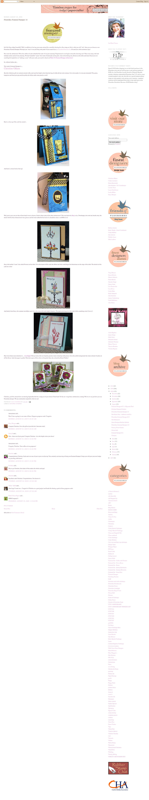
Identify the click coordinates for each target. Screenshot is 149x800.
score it (110, 694)
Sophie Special (112, 703)
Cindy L (110, 526)
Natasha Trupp (112, 282)
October (114, 399)
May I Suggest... (112, 653)
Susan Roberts (112, 275)
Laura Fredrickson (113, 190)
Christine (12, 68)
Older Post (99, 509)
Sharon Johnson (112, 277)
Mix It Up (111, 657)
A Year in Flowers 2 (113, 491)
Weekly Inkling (112, 754)
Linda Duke (111, 291)
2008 (112, 391)
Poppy (110, 680)
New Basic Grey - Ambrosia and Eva (121, 414)
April (113, 446)
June (113, 441)
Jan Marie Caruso (113, 43)
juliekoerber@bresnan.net (64, 49)
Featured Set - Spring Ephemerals (117, 567)
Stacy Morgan (12, 423)
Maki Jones (111, 337)
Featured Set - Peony (114, 565)
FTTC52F (111, 620)
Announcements (112, 501)
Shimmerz (111, 699)
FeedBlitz (117, 144)
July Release (111, 637)
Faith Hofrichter (112, 300)
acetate (110, 494)
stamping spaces (112, 715)
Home (53, 509)
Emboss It (111, 554)
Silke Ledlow (112, 239)
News (109, 664)
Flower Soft (115, 430)
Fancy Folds (111, 558)
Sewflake (11, 465)
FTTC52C (111, 614)
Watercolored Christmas (114, 747)
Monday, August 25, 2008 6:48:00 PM (22, 471)
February (114, 452)
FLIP (109, 579)
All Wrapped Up (112, 498)
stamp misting (112, 713)
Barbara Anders (112, 228)
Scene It (110, 692)
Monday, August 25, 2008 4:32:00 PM (22, 449)
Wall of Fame (112, 743)
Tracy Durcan (112, 273)
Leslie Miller (111, 192)
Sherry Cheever (112, 344)
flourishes (11, 453)
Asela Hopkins (112, 332)
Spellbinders (111, 706)
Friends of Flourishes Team (115, 602)
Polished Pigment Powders (119, 409)
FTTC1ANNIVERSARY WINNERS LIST (119, 607)
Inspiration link (112, 632)
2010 (112, 386)
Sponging (111, 708)
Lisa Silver (111, 289)
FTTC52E (111, 618)
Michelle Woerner (113, 342)
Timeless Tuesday (113, 733)
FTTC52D (111, 616)
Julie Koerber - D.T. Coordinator (117, 185)
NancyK (11, 433)
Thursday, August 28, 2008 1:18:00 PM (23, 501)
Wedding (110, 752)
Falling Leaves (112, 556)
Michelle (11, 475)
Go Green (111, 625)
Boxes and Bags (112, 512)
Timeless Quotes (112, 731)
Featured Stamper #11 (118, 433)
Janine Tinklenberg (113, 298)
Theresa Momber (113, 346)
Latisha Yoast (112, 188)
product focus (112, 687)
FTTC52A (111, 609)
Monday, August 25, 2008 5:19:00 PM (22, 461)
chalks (110, 519)
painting (110, 671)
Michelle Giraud (112, 339)
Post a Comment (8, 505)
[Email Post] (30, 401)
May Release (111, 655)
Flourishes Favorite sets (114, 584)
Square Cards (112, 710)
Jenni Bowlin (112, 634)
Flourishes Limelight (114, 588)
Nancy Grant (111, 284)
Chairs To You (112, 517)
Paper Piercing (112, 676)
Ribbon (110, 690)
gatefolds (110, 623)
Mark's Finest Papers (14, 496)
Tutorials (110, 738)
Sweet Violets (112, 724)
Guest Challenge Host (114, 627)
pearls (110, 678)
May (113, 444)
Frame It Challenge (113, 597)
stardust (110, 717)
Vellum (110, 740)
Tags (109, 727)
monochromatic (112, 660)
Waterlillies (111, 750)
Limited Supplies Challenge (116, 644)
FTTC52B (111, 611)
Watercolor (111, 745)
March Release (112, 650)
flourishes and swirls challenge (116, 581)
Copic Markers (112, 540)
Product (110, 685)
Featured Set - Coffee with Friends (117, 561)
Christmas (111, 524)
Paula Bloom (111, 279)
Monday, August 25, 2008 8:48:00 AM (22, 419)
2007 (112, 458)
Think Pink (111, 729)
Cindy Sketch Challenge (115, 528)
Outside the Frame (113, 669)
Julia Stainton (112, 296)
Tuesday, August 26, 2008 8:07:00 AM (23, 491)
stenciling (111, 720)
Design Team (111, 544)
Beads (110, 505)
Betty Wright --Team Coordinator (117, 230)
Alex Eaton (111, 303)
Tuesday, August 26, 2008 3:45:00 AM (23, 481)
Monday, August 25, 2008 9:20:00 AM (22, 429)
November (115, 396)
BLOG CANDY (112, 510)
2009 (112, 389)
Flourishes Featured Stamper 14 (120, 412)
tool (109, 736)
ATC (109, 503)
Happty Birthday (113, 630)
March (114, 449)
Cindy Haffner (112, 232)
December (115, 393)
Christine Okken (112, 178)
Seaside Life (111, 697)
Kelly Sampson (112, 293)
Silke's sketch (112, 701)
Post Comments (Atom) (17, 512)
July (113, 439)
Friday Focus (111, 600)
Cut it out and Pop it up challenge (117, 542)
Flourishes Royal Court (114, 591)
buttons (110, 514)
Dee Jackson (111, 235)
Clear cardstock (112, 535)
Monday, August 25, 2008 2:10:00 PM (22, 439)
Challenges (111, 521)
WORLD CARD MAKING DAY (116, 757)
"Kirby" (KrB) (12, 486)
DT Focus (111, 549)
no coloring (111, 667)
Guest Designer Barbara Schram (120, 422)
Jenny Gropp (111, 335)
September (115, 401)
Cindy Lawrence (112, 181)
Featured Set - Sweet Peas (115, 572)
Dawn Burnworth (113, 183)
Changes (114, 435)
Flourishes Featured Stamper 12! (120, 425)
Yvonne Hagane (112, 349)
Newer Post (7, 509)
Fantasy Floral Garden (118, 427)
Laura (109, 641)
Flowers (110, 595)
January (114, 454)
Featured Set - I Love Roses (115, 563)
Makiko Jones (112, 237)
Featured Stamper (15, 403)
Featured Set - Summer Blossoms (117, 570)
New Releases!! (116, 420)
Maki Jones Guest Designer (115, 648)
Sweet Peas (111, 722)
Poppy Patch (111, 683)
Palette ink (111, 674)
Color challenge (112, 537)
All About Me (112, 496)
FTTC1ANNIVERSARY (114, 604)
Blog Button (111, 508)
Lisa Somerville (112, 286)
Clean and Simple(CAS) (114, 533)
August (114, 404)
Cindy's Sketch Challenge (115, 531)
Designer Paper (112, 547)
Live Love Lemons (113, 646)
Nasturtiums (111, 662)
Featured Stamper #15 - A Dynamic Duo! (123, 406)
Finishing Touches (113, 577)
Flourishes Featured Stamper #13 (121, 417)
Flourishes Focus (113, 586)
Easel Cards (111, 551)
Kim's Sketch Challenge (114, 639)
